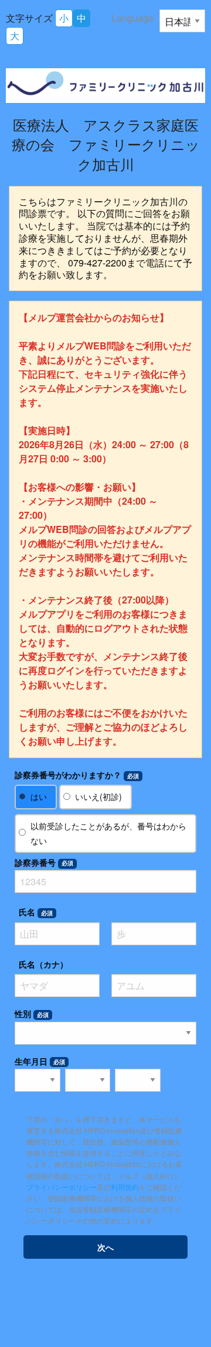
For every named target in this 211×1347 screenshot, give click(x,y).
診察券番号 (44, 862)
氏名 (36, 912)
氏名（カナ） (43, 964)
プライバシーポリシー (61, 1187)
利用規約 (125, 1187)
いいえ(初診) (98, 796)
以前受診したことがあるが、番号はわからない (108, 833)
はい (38, 796)
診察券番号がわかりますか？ (77, 775)
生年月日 (40, 1061)
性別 (32, 1013)
